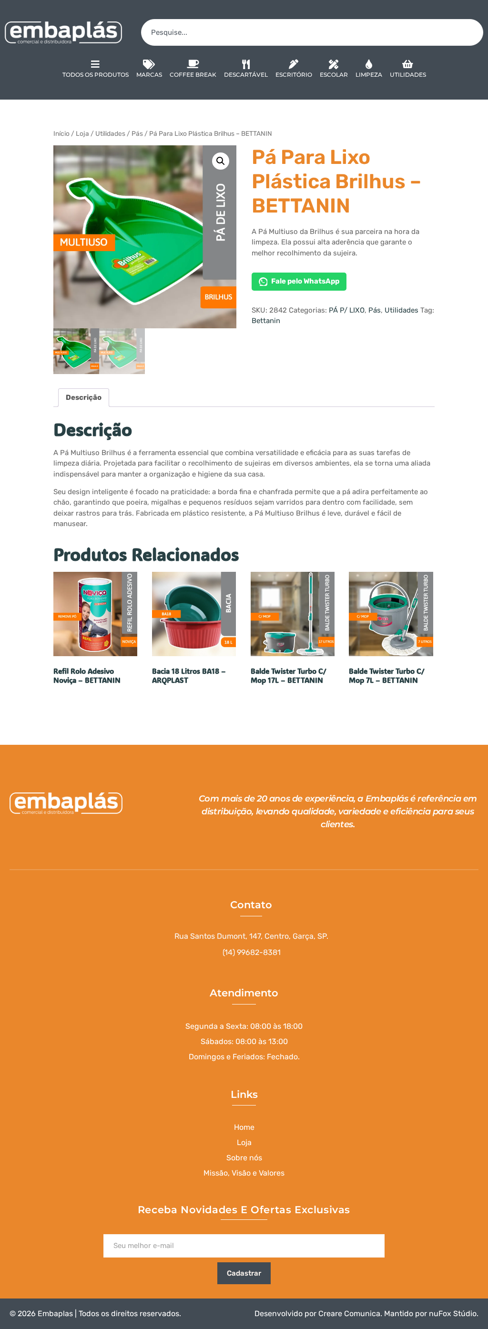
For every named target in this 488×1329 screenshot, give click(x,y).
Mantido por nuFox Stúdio (430, 1313)
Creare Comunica (349, 1313)
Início (61, 133)
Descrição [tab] (84, 397)
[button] (220, 161)
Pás (137, 133)
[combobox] (312, 32)
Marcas (149, 74)
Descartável (246, 74)
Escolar (334, 74)
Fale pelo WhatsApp (305, 281)
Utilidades (408, 74)
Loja (82, 133)
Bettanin (266, 320)
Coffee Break (193, 74)
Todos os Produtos (95, 74)
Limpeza (369, 74)
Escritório (293, 74)
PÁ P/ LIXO (347, 310)
